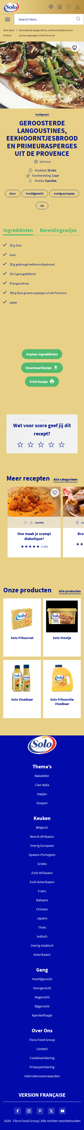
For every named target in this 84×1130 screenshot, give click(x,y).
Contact (42, 1049)
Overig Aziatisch (42, 945)
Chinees (42, 909)
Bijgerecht (42, 1006)
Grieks (42, 863)
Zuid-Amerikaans (42, 882)
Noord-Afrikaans (42, 836)
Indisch (42, 936)
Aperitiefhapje (42, 1015)
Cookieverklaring (42, 1058)
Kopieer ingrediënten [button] (42, 354)
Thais (42, 927)
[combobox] (49, 19)
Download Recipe (38, 368)
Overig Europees (42, 845)
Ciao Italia (42, 785)
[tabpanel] (42, 281)
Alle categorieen (65, 479)
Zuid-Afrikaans (42, 873)
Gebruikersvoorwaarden (42, 1076)
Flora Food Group (42, 1039)
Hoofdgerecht (42, 979)
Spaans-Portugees (42, 854)
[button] (51, 7)
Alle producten (70, 591)
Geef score (45, 161)
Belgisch (42, 827)
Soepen (42, 803)
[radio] (22, 443)
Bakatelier (42, 776)
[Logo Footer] (42, 738)
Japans (42, 918)
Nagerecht (42, 997)
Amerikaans (42, 954)
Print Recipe (39, 381)
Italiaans (42, 900)
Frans (42, 891)
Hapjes (42, 794)
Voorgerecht (42, 988)
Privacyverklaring (42, 1067)
